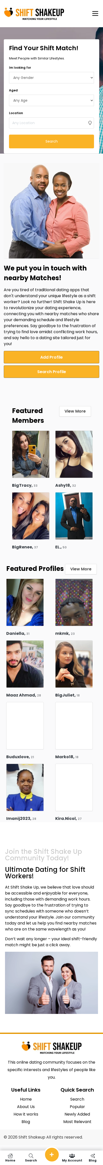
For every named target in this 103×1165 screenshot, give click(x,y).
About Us (26, 1107)
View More (75, 411)
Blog (26, 1122)
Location (16, 113)
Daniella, (18, 633)
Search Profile (51, 372)
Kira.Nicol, (68, 818)
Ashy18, (65, 485)
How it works (26, 1114)
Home (26, 1099)
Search (52, 141)
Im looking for (20, 67)
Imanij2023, (21, 818)
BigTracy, (25, 485)
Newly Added (77, 1114)
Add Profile (51, 357)
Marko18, (66, 757)
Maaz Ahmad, (23, 695)
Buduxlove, (20, 757)
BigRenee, (25, 547)
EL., (61, 547)
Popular (77, 1107)
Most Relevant (77, 1122)
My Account (72, 1160)
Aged (13, 90)
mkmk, (65, 633)
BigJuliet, (67, 695)
